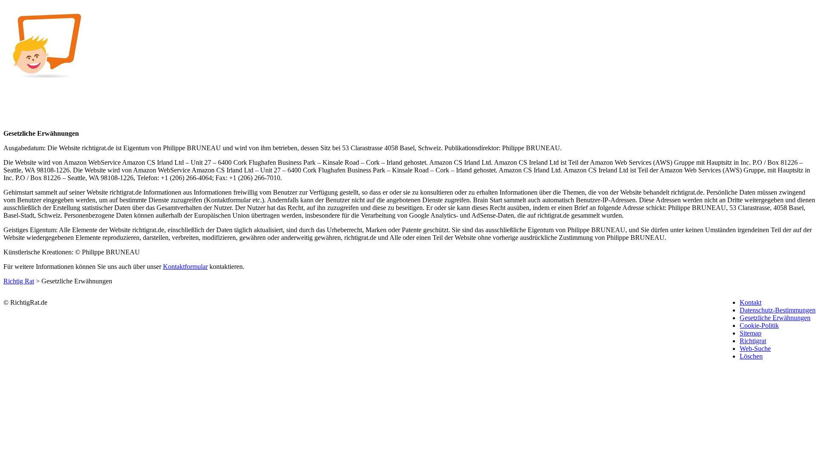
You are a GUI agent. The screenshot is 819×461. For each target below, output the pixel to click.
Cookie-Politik (759, 325)
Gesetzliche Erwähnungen (775, 317)
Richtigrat (753, 340)
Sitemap (750, 333)
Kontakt (750, 302)
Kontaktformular (185, 266)
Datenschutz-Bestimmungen (778, 310)
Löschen (751, 356)
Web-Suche (755, 348)
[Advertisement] (345, 63)
